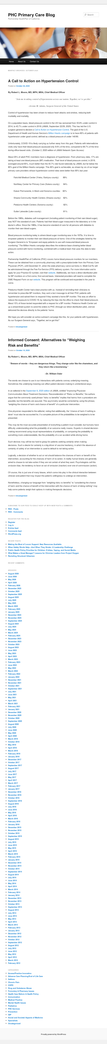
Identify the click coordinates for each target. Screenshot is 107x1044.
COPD (10, 985)
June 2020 (12, 730)
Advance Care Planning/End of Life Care (25, 976)
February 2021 (14, 706)
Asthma (11, 979)
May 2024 (12, 629)
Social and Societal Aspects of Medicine (25, 1017)
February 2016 (14, 821)
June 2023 (12, 650)
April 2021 (12, 700)
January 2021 (13, 709)
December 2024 (14, 615)
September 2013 (15, 907)
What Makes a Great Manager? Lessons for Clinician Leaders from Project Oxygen (43, 553)
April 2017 (12, 780)
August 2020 (13, 724)
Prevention (12, 1011)
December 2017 (14, 759)
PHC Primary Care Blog (31, 15)
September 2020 (15, 721)
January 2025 (13, 612)
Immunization (14, 997)
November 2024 (14, 617)
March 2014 (13, 889)
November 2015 (14, 830)
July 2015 (12, 842)
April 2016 (12, 815)
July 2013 (12, 913)
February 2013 (14, 927)
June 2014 (12, 880)
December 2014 (14, 862)
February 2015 (14, 856)
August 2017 (13, 768)
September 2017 (15, 765)
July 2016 (12, 806)
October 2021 (13, 685)
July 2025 (12, 600)
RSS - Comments (15, 511)
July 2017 (12, 771)
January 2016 (13, 824)
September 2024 (15, 620)
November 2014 (14, 865)
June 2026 (12, 576)
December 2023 (14, 638)
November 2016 (14, 795)
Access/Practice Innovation (19, 973)
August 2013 (13, 910)
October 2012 (13, 939)
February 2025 (14, 609)
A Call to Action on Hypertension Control (43, 80)
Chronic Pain (13, 982)
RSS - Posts (13, 509)
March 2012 (13, 960)
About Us (21, 61)
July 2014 (12, 877)
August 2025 (13, 597)
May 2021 (12, 697)
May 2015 (12, 848)
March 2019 (13, 738)
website (51, 272)
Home (11, 61)
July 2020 (12, 727)
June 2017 (12, 774)
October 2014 (13, 868)
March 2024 (13, 632)
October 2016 (13, 798)
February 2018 (14, 753)
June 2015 (12, 845)
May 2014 (12, 883)
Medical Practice (15, 999)
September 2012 (15, 942)
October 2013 (13, 904)
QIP (9, 1014)
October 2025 (13, 591)
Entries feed (13, 528)
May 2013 (12, 918)
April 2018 (12, 747)
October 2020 (13, 718)
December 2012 (14, 933)
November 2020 (14, 715)
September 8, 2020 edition (38, 390)
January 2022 (13, 677)
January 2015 (13, 859)
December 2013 (14, 898)
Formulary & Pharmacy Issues (21, 991)
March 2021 (13, 703)
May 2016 (12, 812)
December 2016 (14, 792)
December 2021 (14, 679)
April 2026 (12, 582)
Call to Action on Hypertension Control (51, 129)
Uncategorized (21, 326)
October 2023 (13, 644)
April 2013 (12, 921)
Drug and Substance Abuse (20, 988)
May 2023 (12, 653)
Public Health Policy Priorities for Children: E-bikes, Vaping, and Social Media (42, 550)
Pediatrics (12, 1005)
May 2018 (12, 744)
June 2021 (12, 694)
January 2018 (13, 756)
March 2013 (13, 924)
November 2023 (14, 641)
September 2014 (15, 871)
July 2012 (12, 948)
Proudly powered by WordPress (53, 1034)
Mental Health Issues (17, 1002)
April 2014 (12, 886)
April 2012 (12, 957)
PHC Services (14, 1008)
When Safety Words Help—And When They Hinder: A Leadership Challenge (40, 547)
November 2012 (14, 936)
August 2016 (13, 803)
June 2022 (12, 665)
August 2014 (13, 874)
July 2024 (12, 626)
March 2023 (13, 659)
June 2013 (12, 916)
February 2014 (14, 892)
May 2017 (12, 777)
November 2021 (14, 682)
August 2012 (13, 945)
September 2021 (15, 688)
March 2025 (13, 606)
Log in (11, 525)
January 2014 (13, 895)
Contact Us (34, 61)
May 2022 (12, 668)
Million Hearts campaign (59, 133)
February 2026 (14, 585)
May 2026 (12, 579)
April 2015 (12, 851)
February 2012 (14, 963)
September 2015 (15, 836)
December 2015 (14, 827)
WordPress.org (14, 534)
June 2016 (12, 809)
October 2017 (13, 762)
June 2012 (12, 951)
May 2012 (12, 954)
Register (11, 522)
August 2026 (13, 573)
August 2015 (13, 839)
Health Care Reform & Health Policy (23, 994)
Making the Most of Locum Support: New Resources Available (34, 544)
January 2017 (13, 789)
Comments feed (15, 531)
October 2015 (13, 833)
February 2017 (14, 786)
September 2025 (15, 594)
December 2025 (14, 588)
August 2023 (13, 647)
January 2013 (13, 930)
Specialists (13, 1020)
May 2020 (12, 733)
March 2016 (13, 818)
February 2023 (14, 662)
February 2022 (14, 673)
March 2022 (13, 671)
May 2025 (12, 603)
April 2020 (12, 736)
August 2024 (13, 623)
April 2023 (12, 656)
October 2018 (13, 741)
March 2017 (13, 783)
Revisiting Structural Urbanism (21, 556)
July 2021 (12, 691)
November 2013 (14, 901)
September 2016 (15, 800)
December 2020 (14, 712)
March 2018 (13, 750)
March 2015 (13, 854)
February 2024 (14, 635)
